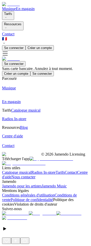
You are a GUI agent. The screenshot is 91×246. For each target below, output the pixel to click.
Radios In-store (43, 172)
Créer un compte (40, 48)
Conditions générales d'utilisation (28, 195)
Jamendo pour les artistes (22, 186)
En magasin (25, 9)
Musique (9, 9)
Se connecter (14, 48)
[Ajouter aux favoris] (6, 240)
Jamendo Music (54, 186)
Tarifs (8, 14)
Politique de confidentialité (32, 200)
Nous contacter (23, 177)
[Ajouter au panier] (24, 240)
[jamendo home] (11, 4)
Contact (8, 34)
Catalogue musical (16, 172)
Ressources (12, 24)
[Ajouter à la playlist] (15, 240)
